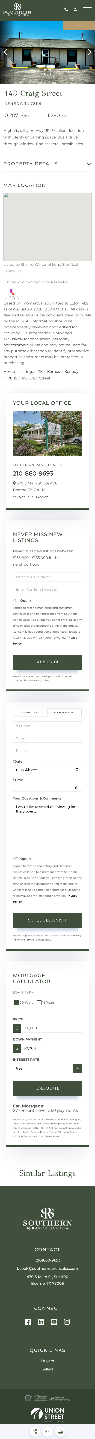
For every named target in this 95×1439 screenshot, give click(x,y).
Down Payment (27, 1039)
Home (9, 372)
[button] (7, 52)
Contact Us (21, 497)
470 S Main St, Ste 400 (47, 1280)
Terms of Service (34, 939)
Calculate (48, 1088)
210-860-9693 (33, 473)
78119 (13, 378)
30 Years (26, 1002)
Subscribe (48, 662)
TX (40, 372)
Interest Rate (26, 1059)
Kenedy (71, 372)
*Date (17, 761)
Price (18, 1019)
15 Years (48, 1002)
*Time (18, 780)
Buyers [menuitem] (47, 1361)
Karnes (53, 372)
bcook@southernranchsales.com (47, 1269)
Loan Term (24, 992)
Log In (75, 10)
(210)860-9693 (67, 10)
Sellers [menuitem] (47, 1369)
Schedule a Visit (65, 712)
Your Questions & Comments (37, 798)
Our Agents (40, 497)
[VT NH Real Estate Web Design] (47, 1415)
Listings (26, 372)
